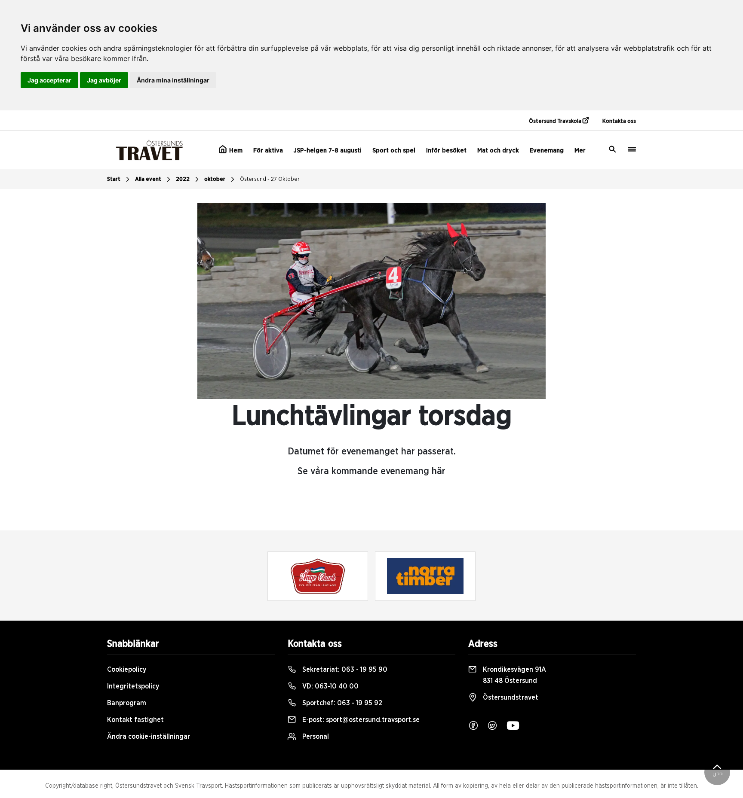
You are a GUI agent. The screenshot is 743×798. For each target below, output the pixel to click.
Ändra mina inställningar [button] (173, 80)
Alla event (148, 179)
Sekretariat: (344, 669)
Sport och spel (393, 150)
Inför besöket (446, 150)
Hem (235, 150)
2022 (183, 179)
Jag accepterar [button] (49, 80)
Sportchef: (341, 703)
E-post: (360, 719)
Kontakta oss (619, 121)
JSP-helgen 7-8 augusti (328, 150)
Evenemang (547, 150)
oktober (214, 179)
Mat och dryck (498, 150)
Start (113, 179)
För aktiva (268, 150)
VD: (330, 686)
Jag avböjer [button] (104, 80)
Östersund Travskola (556, 121)
